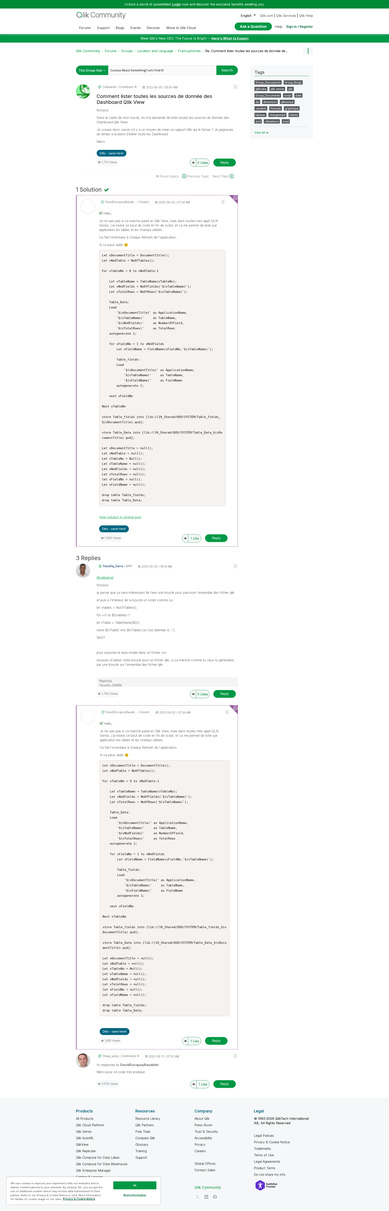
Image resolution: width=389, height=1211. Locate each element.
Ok (135, 1185)
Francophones (189, 51)
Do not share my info (270, 1174)
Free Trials (142, 1131)
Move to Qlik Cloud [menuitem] (181, 28)
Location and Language (155, 51)
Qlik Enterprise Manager (93, 1170)
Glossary (141, 1144)
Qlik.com (266, 16)
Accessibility (203, 1138)
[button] (235, 86)
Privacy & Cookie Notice (272, 1142)
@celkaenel (105, 577)
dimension (270, 102)
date (298, 95)
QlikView (82, 1144)
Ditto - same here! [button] (111, 153)
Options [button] (308, 51)
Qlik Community (88, 51)
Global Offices (205, 1164)
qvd (258, 121)
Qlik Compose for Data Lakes (98, 1157)
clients (294, 115)
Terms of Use (264, 1155)
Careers (200, 1151)
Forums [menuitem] (85, 28)
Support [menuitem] (103, 28)
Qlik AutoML (85, 1138)
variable (260, 108)
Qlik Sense (84, 1131)
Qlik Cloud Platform (90, 1125)
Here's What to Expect (230, 38)
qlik (290, 89)
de (257, 102)
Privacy (199, 1144)
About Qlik (201, 1119)
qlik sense (277, 89)
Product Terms (264, 1168)
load (286, 121)
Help (278, 27)
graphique (292, 108)
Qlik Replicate (86, 1151)
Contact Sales (204, 1170)
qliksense (287, 102)
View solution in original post (120, 517)
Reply (224, 162)
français (275, 108)
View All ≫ (261, 132)
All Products (84, 1119)
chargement (277, 115)
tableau (260, 115)
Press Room (203, 1125)
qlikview (260, 89)
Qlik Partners (144, 1125)
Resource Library (147, 1119)
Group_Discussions (268, 82)
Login (176, 4)
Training (141, 1151)
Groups (127, 51)
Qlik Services (286, 16)
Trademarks (262, 1149)
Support (141, 1157)
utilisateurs (272, 121)
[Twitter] (197, 1197)
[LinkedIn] (206, 1197)
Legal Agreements (267, 1161)
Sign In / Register (299, 27)
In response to (128, 1065)
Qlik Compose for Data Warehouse (101, 1164)
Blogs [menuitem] (120, 28)
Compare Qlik (145, 1138)
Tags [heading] (259, 72)
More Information (134, 1195)
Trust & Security (206, 1131)
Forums (110, 51)
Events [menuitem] (135, 28)
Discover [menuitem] (153, 28)
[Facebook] (215, 1197)
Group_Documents (267, 95)
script (287, 95)
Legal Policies (264, 1136)
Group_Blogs (293, 82)
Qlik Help (306, 16)
